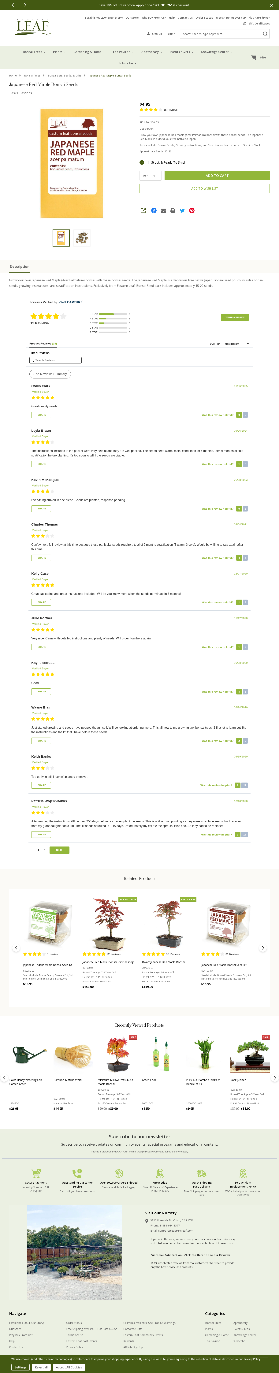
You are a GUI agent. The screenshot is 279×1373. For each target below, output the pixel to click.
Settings (20, 1367)
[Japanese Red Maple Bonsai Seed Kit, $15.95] (228, 924)
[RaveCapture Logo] (70, 302)
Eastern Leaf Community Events (143, 1335)
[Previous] (14, 5)
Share (41, 415)
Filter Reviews (39, 353)
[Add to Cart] (20, 1117)
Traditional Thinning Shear (246, 1080)
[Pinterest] (192, 210)
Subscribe (126, 63)
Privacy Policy (152, 1151)
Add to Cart (217, 175)
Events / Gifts (180, 52)
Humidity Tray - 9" (197, 1080)
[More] (45, 51)
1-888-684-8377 (170, 1225)
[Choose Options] (65, 1117)
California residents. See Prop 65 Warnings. (149, 1323)
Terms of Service (173, 1151)
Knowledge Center (215, 52)
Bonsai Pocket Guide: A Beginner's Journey (112, 1082)
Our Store (132, 17)
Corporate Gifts (132, 1329)
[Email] (163, 210)
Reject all (41, 1367)
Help (172, 17)
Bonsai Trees (32, 52)
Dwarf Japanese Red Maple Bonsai (163, 962)
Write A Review (234, 317)
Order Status (204, 17)
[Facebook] (154, 210)
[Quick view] (58, 992)
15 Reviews (170, 109)
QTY (145, 176)
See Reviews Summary (50, 374)
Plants (57, 52)
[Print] (173, 210)
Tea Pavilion (121, 52)
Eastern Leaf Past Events (81, 1341)
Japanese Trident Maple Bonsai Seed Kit (47, 964)
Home (13, 75)
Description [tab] (19, 266)
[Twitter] (182, 210)
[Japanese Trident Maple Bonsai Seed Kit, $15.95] (50, 924)
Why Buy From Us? (154, 17)
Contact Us (185, 17)
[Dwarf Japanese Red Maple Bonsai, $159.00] (169, 924)
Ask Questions (21, 93)
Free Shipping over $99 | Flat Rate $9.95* (243, 17)
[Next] (24, 5)
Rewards (128, 1341)
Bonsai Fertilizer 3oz (154, 1080)
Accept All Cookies (69, 1367)
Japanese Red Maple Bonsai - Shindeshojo (109, 962)
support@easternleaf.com (175, 1230)
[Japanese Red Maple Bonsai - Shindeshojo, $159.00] (110, 924)
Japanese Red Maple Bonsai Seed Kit (224, 964)
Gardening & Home (87, 52)
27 (244, 785)
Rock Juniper (61, 1080)
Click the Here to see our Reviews (207, 1255)
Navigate (17, 1313)
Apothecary (150, 52)
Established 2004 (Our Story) (104, 17)
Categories (215, 1313)
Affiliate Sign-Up (133, 1347)
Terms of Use (74, 1335)
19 (244, 834)
